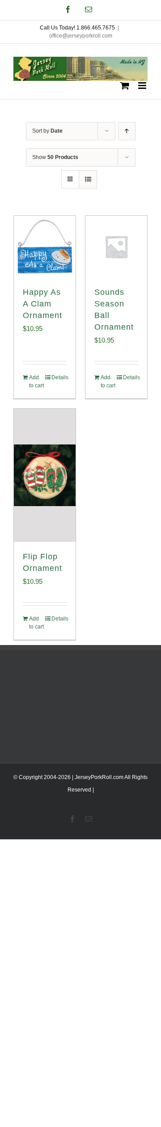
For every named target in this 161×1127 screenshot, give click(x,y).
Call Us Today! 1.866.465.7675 (77, 28)
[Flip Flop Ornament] (45, 475)
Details (59, 377)
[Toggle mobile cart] (124, 85)
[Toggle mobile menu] (143, 85)
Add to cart (36, 381)
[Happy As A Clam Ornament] (45, 246)
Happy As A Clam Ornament (42, 304)
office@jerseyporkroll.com (80, 36)
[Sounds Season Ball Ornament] (116, 246)
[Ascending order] (127, 131)
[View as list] (88, 179)
